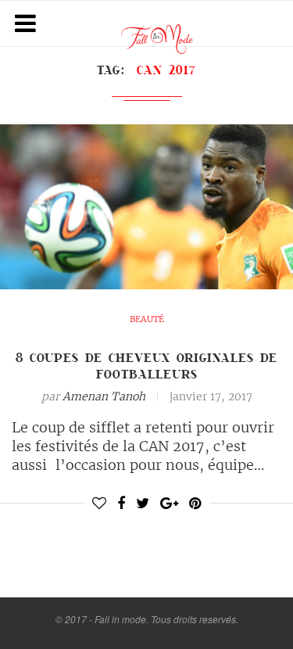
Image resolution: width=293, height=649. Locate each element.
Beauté (147, 319)
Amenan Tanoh (104, 396)
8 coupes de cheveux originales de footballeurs (146, 365)
